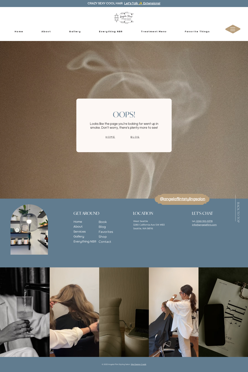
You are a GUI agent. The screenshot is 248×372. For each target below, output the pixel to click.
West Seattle (140, 221)
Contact (105, 241)
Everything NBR (84, 241)
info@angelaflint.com (204, 224)
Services (79, 231)
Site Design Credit (138, 364)
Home (77, 222)
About (78, 226)
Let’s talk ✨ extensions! (142, 3)
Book (103, 222)
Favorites (106, 232)
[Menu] (233, 29)
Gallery (78, 236)
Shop (103, 236)
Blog (102, 227)
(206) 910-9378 (204, 221)
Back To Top (238, 212)
